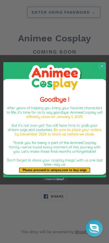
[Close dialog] (102, 66)
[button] (94, 228)
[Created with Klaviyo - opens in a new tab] (54, 179)
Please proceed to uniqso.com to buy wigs (54, 170)
